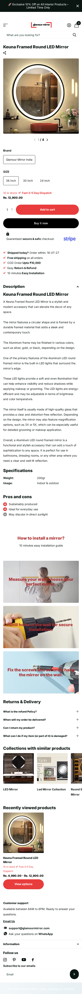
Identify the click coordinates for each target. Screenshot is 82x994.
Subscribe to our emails (19, 965)
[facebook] (33, 959)
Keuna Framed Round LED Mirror (20, 860)
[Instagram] (5, 960)
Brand (7, 150)
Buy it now (41, 223)
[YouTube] (24, 959)
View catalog (5, 25)
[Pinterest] (14, 960)
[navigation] (47, 140)
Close (77, 6)
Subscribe (74, 974)
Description (14, 286)
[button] (12, 206)
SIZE (6, 171)
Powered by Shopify (61, 989)
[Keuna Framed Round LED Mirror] (23, 833)
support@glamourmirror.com (29, 928)
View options (23, 884)
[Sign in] (69, 25)
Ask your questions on (31, 934)
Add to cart (47, 209)
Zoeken (74, 34)
